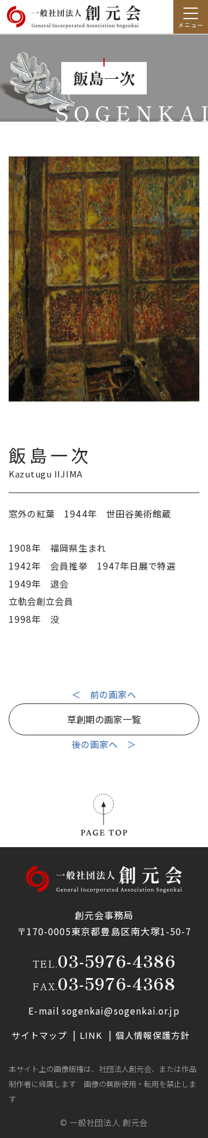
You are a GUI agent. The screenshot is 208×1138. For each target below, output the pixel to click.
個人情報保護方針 (153, 1035)
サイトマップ (41, 1035)
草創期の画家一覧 (104, 719)
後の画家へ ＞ (104, 744)
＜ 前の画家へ (104, 694)
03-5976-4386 (117, 960)
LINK (92, 1035)
